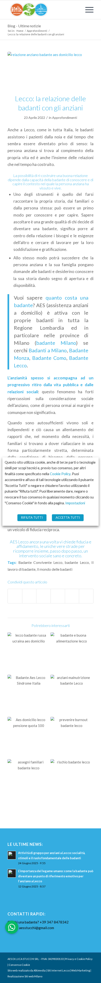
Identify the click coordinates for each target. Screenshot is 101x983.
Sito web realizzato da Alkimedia (27, 970)
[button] (11, 927)
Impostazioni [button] (75, 503)
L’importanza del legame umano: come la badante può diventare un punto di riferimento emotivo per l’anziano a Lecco (55, 876)
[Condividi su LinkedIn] (72, 596)
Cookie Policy (60, 474)
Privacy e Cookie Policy (79, 958)
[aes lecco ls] (42, 9)
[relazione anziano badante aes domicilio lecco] (50, 70)
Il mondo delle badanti (54, 569)
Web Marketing (80, 970)
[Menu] (87, 9)
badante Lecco (77, 562)
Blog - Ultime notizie (24, 26)
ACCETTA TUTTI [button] (68, 517)
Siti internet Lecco (58, 970)
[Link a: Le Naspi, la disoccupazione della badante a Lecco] (29, 738)
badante (59, 179)
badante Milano (56, 343)
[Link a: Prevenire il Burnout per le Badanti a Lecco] (71, 738)
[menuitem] (87, 9)
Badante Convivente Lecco (40, 562)
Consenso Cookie (19, 964)
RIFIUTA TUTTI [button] (32, 517)
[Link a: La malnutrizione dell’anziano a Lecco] (71, 696)
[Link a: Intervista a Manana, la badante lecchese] (29, 653)
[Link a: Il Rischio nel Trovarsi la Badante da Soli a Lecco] (71, 780)
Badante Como (49, 358)
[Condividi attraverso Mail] (86, 596)
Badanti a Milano (48, 350)
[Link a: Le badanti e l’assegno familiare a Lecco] (29, 780)
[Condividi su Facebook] (15, 596)
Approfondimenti (64, 118)
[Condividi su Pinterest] (58, 596)
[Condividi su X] (29, 596)
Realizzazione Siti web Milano (25, 976)
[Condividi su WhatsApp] (43, 596)
